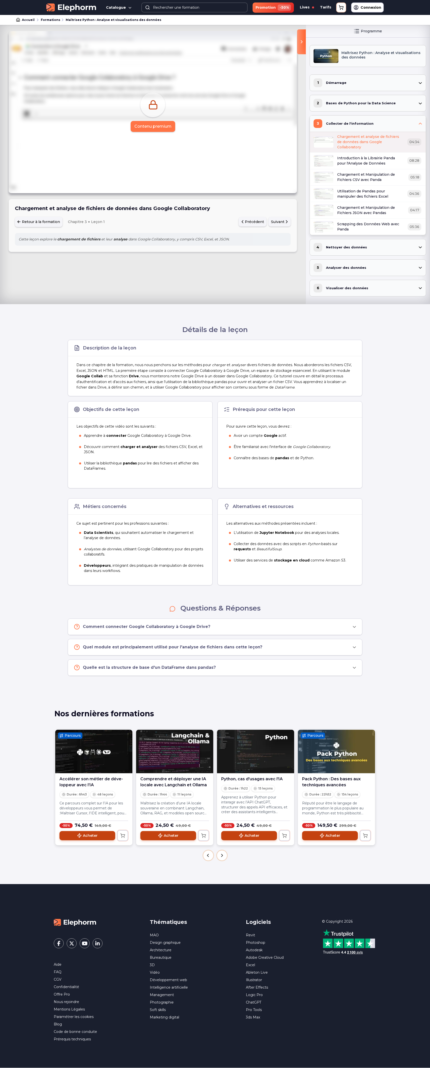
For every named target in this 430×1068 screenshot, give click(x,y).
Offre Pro (62, 994)
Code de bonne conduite (75, 1031)
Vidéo (155, 972)
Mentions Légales (69, 1009)
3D (152, 965)
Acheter (90, 835)
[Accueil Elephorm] (75, 922)
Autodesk (254, 950)
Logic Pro (254, 995)
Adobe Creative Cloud (265, 957)
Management (162, 995)
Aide (57, 964)
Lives (305, 7)
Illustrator (254, 980)
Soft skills (158, 1010)
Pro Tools (254, 1010)
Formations (50, 20)
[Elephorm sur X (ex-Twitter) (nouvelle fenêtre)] (72, 943)
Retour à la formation (40, 222)
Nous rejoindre (66, 1002)
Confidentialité (66, 987)
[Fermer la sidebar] (301, 41)
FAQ (57, 972)
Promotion (272, 7)
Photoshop (255, 942)
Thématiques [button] (168, 922)
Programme (371, 31)
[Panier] (341, 7)
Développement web (168, 980)
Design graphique (165, 942)
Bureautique (160, 957)
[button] (208, 855)
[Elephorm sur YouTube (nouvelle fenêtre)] (85, 943)
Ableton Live (257, 972)
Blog (58, 1024)
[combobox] (194, 7)
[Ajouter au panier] (122, 835)
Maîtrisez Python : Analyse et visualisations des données (113, 20)
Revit (250, 935)
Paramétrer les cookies (74, 1016)
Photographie (162, 1002)
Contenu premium (152, 126)
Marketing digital (164, 1017)
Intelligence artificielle (169, 987)
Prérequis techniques (72, 1039)
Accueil (28, 20)
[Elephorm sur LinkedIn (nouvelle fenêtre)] (98, 943)
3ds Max (253, 1017)
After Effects (257, 987)
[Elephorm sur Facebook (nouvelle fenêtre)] (59, 943)
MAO (154, 935)
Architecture (160, 950)
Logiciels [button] (258, 922)
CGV (57, 979)
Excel (250, 965)
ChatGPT (253, 1002)
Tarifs (325, 7)
